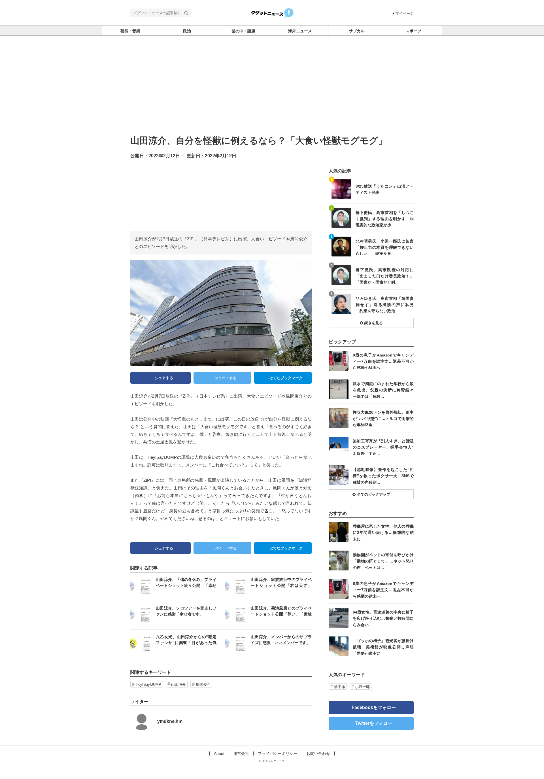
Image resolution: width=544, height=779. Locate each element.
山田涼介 (178, 684)
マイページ (404, 13)
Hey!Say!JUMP (148, 684)
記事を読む (175, 586)
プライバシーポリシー (278, 753)
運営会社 (241, 753)
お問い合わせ (318, 753)
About (219, 753)
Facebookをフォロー (374, 707)
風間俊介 (203, 684)
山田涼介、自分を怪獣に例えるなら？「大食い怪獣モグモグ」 (258, 140)
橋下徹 (339, 687)
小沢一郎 (362, 687)
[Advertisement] (272, 78)
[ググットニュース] (272, 12)
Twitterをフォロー (373, 723)
